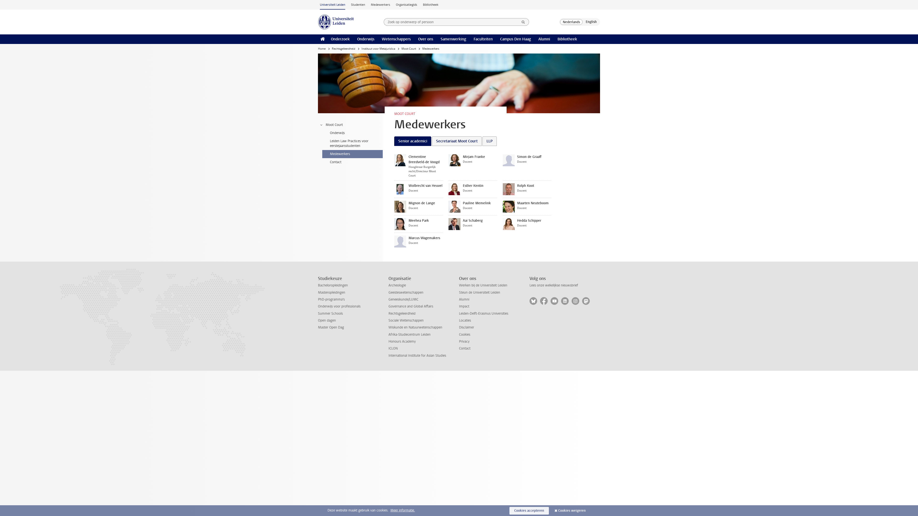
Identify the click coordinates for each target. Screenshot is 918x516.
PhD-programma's (331, 299)
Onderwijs (365, 39)
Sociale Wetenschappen (406, 320)
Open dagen (327, 320)
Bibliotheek (430, 5)
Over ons (425, 39)
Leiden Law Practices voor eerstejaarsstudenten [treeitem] (349, 143)
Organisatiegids (406, 5)
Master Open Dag (331, 327)
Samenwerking (453, 39)
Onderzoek (340, 39)
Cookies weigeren (572, 510)
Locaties (465, 320)
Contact (464, 348)
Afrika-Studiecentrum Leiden (409, 334)
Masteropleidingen (331, 292)
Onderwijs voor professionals (339, 306)
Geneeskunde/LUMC (403, 299)
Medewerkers (380, 5)
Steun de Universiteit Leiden (479, 292)
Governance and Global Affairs (410, 306)
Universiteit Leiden (332, 5)
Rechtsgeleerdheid (343, 49)
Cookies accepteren (529, 510)
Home (322, 49)
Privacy (464, 341)
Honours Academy (402, 341)
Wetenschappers (396, 39)
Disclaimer (466, 327)
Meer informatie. (402, 510)
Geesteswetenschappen (405, 292)
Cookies (464, 334)
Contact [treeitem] (335, 162)
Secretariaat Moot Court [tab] (457, 141)
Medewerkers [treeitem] (340, 154)
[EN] (591, 22)
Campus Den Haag (515, 39)
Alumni (544, 39)
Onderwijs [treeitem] (337, 133)
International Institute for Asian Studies (417, 355)
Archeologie (397, 285)
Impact (464, 306)
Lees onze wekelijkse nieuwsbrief (554, 285)
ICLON (393, 348)
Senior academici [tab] (412, 141)
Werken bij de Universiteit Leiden (483, 285)
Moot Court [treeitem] (334, 125)
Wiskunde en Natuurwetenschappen (415, 327)
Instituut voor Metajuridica (378, 49)
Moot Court (408, 49)
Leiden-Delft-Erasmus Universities (483, 313)
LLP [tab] (489, 141)
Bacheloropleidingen (333, 285)
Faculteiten (483, 39)
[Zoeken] (523, 22)
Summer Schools (330, 313)
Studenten (358, 5)
